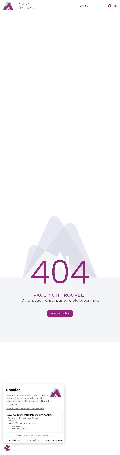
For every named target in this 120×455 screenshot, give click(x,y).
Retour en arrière (60, 313)
